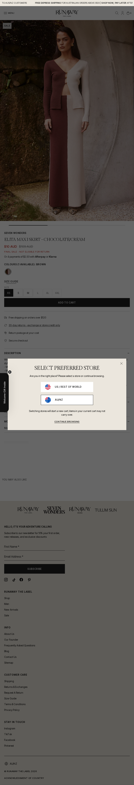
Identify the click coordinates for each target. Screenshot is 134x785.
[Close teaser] (10, 372)
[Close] (121, 363)
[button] (4, 392)
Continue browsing (67, 421)
